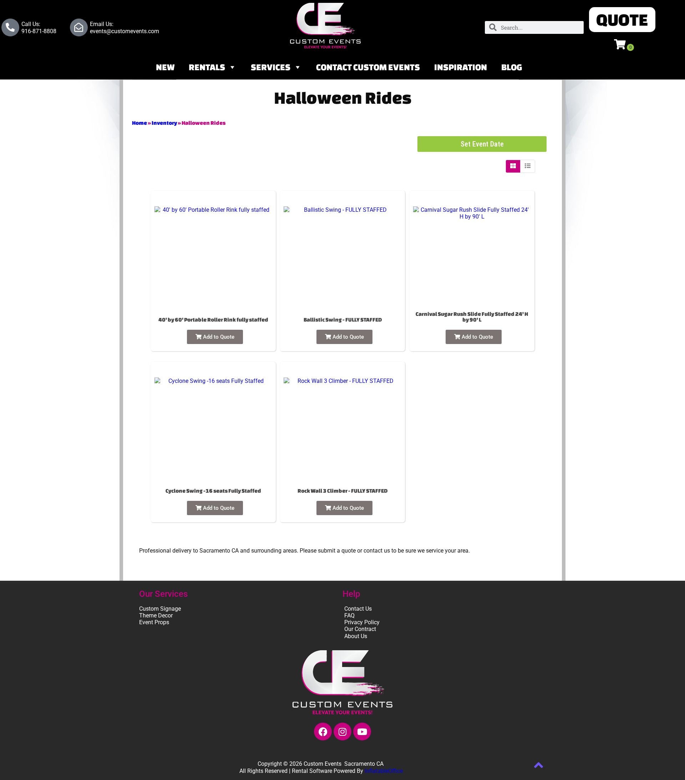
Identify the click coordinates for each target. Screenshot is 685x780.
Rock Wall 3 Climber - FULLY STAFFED (342, 491)
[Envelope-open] (79, 27)
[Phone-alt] (10, 27)
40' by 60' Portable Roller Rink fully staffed (213, 320)
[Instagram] (342, 731)
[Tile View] (513, 166)
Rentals (207, 67)
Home (139, 123)
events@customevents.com (124, 31)
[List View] (528, 166)
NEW (165, 67)
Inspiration (460, 67)
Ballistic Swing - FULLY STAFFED (343, 320)
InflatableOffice (384, 771)
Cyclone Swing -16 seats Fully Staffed (213, 491)
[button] (622, 19)
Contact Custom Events (368, 67)
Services (270, 67)
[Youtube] (362, 731)
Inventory (164, 123)
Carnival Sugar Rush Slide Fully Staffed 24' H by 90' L (472, 317)
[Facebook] (323, 731)
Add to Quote (218, 337)
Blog (511, 67)
